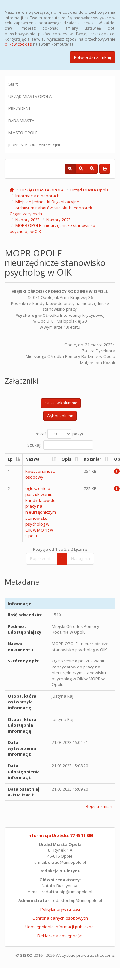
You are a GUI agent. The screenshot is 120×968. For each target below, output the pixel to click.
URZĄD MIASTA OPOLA (30, 96)
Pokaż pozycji (60, 434)
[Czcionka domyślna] (70, 169)
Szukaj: (34, 445)
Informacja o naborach (37, 196)
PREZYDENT (19, 108)
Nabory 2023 (27, 219)
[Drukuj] (104, 169)
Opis (66, 459)
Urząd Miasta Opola (89, 190)
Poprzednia (41, 558)
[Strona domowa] (12, 190)
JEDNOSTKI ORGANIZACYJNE (34, 145)
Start (13, 84)
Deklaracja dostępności (60, 936)
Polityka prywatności (60, 909)
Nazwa (32, 459)
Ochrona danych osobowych (60, 918)
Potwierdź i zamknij (92, 57)
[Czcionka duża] (92, 169)
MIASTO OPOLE (22, 133)
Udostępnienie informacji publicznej (60, 927)
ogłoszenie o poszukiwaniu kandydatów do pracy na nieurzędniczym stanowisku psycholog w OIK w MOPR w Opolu (40, 512)
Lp (10, 459)
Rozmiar (92, 459)
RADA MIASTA (21, 120)
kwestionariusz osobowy (40, 474)
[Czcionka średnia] (80, 169)
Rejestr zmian (99, 806)
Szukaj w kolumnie (60, 403)
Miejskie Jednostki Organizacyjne (47, 202)
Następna (80, 558)
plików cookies (18, 44)
